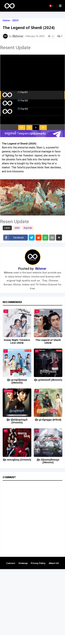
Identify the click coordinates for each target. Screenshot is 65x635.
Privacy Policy (38, 563)
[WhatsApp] (45, 238)
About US (54, 563)
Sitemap (23, 563)
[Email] (52, 238)
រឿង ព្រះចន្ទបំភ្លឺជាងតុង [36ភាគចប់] (17, 381)
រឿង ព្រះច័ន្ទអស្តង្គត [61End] (48, 420)
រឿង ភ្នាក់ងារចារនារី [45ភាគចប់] (48, 380)
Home (6, 20)
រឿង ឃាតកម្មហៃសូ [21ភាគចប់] (17, 460)
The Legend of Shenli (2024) (48, 341)
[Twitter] (32, 238)
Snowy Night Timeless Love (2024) (17, 341)
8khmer (40, 269)
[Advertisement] (32, 601)
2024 (15, 20)
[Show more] (59, 238)
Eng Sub (28, 228)
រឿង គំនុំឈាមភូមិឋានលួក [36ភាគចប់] (48, 461)
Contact (10, 563)
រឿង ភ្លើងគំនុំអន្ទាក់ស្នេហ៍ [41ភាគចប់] (17, 421)
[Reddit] (39, 238)
